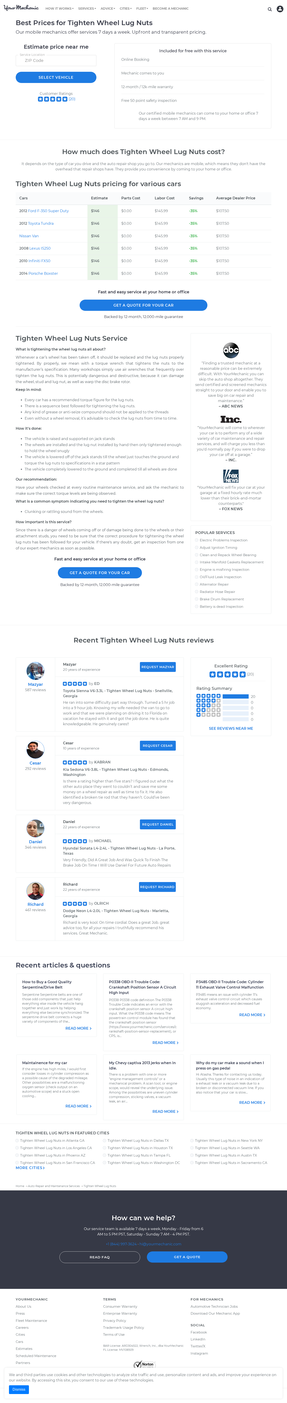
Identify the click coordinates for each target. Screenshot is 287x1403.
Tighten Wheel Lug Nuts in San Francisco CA (57, 1163)
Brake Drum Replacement (222, 599)
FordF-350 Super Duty (48, 211)
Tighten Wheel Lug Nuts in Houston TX (140, 1148)
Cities (20, 1334)
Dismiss (19, 1389)
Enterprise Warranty (120, 1313)
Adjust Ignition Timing (218, 547)
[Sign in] (280, 9)
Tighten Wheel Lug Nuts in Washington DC (144, 1163)
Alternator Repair (214, 584)
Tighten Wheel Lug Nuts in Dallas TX (138, 1140)
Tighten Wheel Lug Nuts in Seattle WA (227, 1148)
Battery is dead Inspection (221, 606)
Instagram (199, 1353)
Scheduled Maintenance (36, 1356)
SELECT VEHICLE (56, 77)
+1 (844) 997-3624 (121, 1244)
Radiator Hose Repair (217, 592)
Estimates (24, 1348)
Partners (23, 1363)
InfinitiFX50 (39, 261)
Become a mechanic (171, 9)
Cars (19, 1342)
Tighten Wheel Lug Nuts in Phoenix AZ (52, 1155)
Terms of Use (114, 1334)
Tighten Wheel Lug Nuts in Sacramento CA (231, 1163)
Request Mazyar (157, 667)
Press (20, 1313)
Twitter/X (198, 1346)
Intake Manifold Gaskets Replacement (232, 562)
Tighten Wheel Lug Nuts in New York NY (229, 1140)
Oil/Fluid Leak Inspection (220, 577)
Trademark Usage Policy (123, 1327)
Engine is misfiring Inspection (224, 569)
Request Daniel (158, 824)
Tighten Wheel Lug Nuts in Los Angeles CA (56, 1148)
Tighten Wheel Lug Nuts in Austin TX (226, 1155)
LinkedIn (198, 1339)
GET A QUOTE (187, 1257)
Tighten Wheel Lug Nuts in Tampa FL (139, 1155)
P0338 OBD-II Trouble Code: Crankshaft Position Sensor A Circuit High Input (142, 987)
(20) (72, 99)
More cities (29, 1168)
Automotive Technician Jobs (214, 1306)
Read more (77, 1028)
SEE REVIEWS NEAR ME (231, 728)
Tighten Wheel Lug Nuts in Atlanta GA (52, 1140)
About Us (23, 1306)
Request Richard (157, 887)
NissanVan (29, 236)
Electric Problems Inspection (224, 540)
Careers (22, 1327)
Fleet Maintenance (31, 1320)
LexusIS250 (40, 248)
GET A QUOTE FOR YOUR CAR (143, 305)
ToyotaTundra (41, 223)
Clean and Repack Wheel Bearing (228, 555)
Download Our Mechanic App (215, 1313)
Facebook (199, 1332)
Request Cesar (158, 746)
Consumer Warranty (120, 1306)
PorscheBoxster (43, 273)
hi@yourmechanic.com (160, 1244)
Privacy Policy (114, 1320)
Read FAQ (100, 1257)
